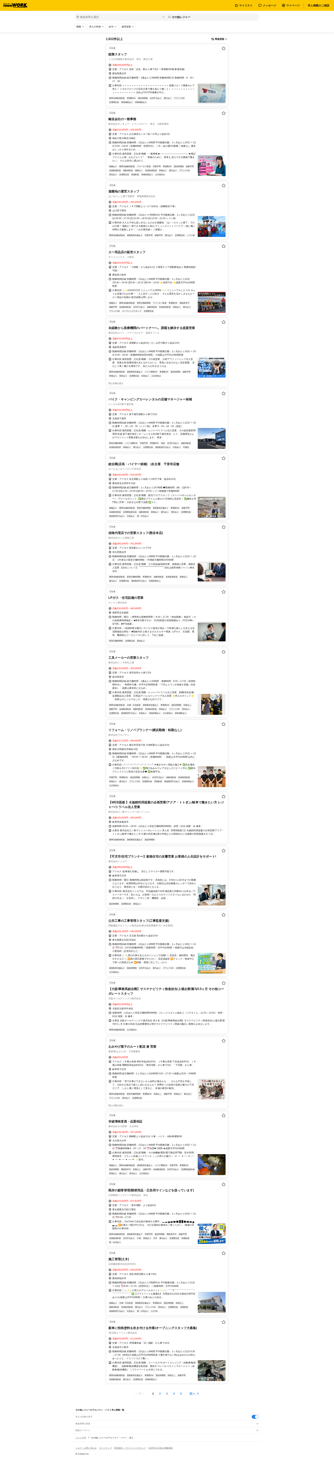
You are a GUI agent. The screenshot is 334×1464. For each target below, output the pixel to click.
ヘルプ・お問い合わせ (86, 1448)
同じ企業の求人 (115, 383)
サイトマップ (105, 1448)
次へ (192, 1393)
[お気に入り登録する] (223, 48)
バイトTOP (80, 1438)
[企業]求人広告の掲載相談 (160, 1448)
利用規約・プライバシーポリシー (130, 1448)
